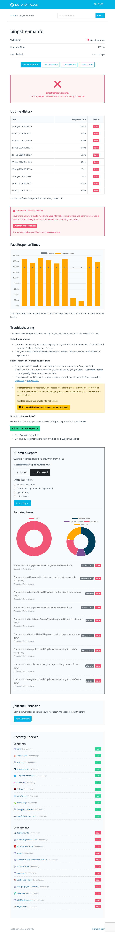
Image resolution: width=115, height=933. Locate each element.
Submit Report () (30, 64)
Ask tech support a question (25, 428)
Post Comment (23, 718)
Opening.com (26, 4)
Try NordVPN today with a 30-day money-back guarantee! (45, 407)
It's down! (40, 472)
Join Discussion (51, 64)
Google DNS (33, 380)
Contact (99, 4)
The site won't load (26, 484)
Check (100, 15)
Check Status (87, 64)
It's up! (22, 472)
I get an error (23, 492)
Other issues (22, 496)
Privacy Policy (98, 929)
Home (13, 15)
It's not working (35, 488)
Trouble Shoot (69, 64)
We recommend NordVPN (25, 226)
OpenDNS (19, 380)
